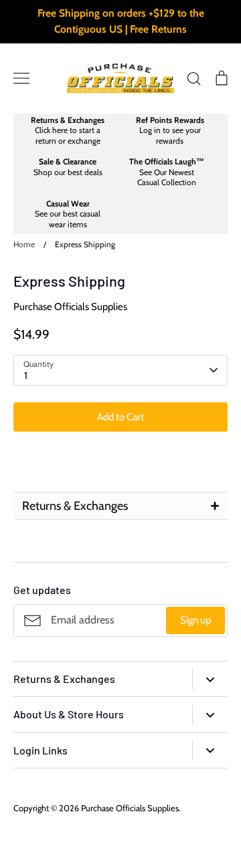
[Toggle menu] (21, 78)
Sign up (195, 620)
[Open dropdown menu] (210, 678)
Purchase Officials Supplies (70, 307)
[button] (120, 506)
